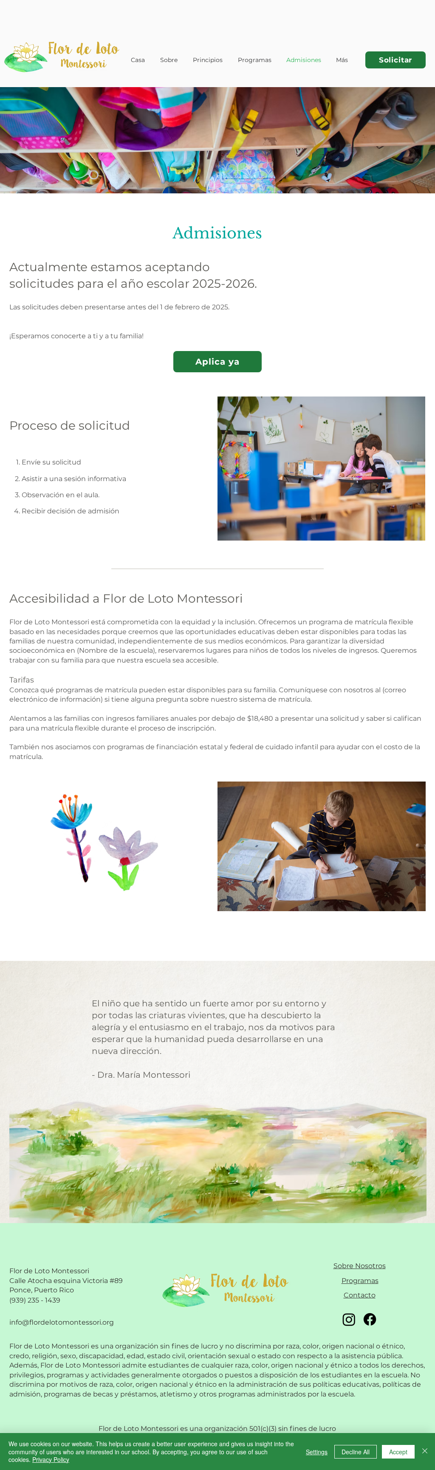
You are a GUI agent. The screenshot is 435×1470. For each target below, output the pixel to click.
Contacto (360, 1295)
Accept (398, 1451)
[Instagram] (349, 1319)
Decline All (356, 1451)
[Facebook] (370, 1319)
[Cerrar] (425, 1451)
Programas (360, 1281)
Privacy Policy (50, 1459)
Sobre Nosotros (359, 1266)
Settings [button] (317, 1451)
